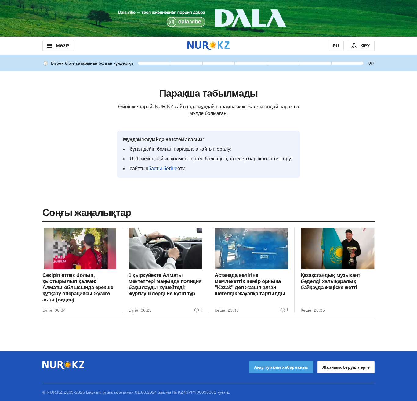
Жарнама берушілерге (346, 367)
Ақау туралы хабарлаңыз (281, 367)
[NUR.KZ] (208, 46)
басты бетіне (162, 168)
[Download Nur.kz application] (208, 18)
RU (336, 45)
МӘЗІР (62, 45)
